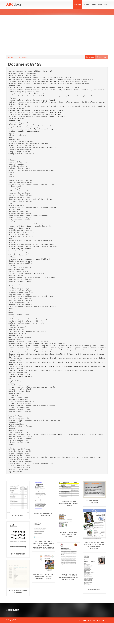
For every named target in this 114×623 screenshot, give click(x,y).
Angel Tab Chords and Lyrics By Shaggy (43, 514)
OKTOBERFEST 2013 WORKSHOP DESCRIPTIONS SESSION (68, 503)
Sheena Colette (94, 590)
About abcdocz (84, 620)
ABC (13, 4)
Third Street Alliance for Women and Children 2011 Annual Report (43, 576)
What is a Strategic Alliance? (94, 502)
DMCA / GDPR (96, 620)
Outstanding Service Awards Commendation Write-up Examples (68, 577)
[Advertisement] (57, 35)
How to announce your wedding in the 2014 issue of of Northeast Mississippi (94, 545)
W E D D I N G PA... (18, 516)
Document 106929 (18, 554)
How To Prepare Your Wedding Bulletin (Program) (68, 534)
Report (91, 57)
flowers (24, 57)
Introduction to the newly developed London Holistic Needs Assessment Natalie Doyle (43, 544)
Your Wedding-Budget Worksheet (18, 591)
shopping (11, 57)
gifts (18, 57)
